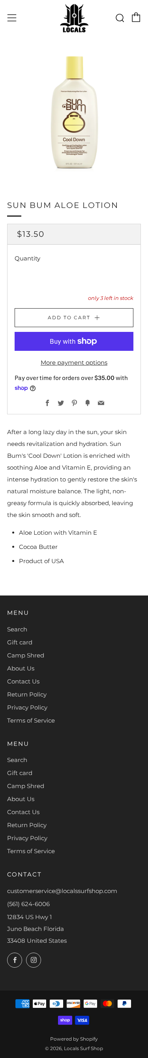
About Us (20, 668)
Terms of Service (31, 720)
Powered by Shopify (74, 1039)
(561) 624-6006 (28, 904)
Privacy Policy (27, 707)
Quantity (27, 258)
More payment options (74, 362)
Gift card (19, 642)
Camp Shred (25, 655)
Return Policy (27, 694)
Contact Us (23, 681)
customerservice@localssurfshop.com (62, 891)
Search (17, 629)
